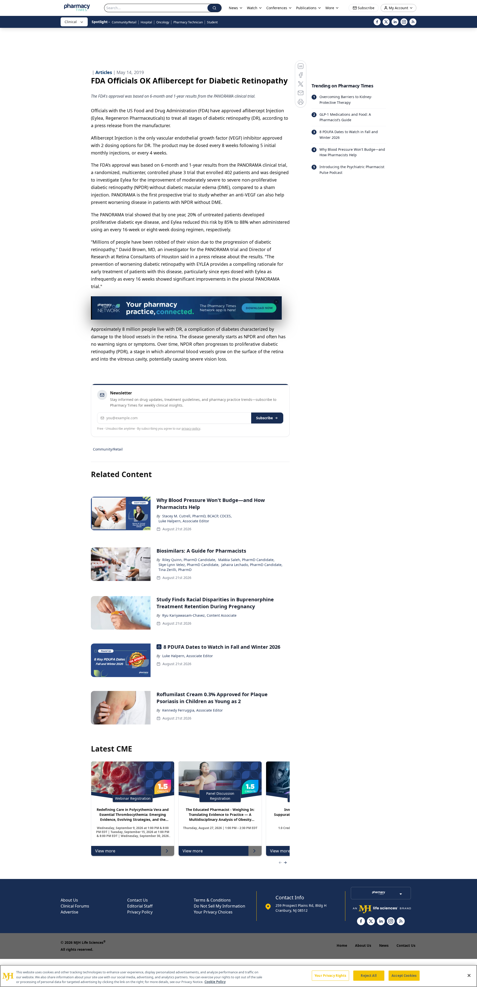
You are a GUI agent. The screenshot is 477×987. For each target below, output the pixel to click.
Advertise (69, 912)
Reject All (368, 975)
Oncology (162, 22)
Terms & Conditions (212, 900)
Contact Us (137, 900)
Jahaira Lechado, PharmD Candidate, (251, 564)
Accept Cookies (404, 975)
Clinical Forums (75, 906)
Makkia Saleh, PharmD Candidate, (246, 559)
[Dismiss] (276, 301)
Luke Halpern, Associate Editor (184, 521)
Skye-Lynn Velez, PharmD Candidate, (189, 564)
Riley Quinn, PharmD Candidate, (189, 559)
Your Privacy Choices (213, 912)
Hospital (146, 22)
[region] (238, 976)
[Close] (469, 975)
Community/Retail (124, 22)
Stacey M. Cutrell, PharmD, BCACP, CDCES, (197, 516)
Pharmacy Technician (188, 22)
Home (342, 945)
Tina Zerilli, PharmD (175, 569)
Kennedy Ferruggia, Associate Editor (192, 710)
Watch (252, 7)
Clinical (71, 21)
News (384, 945)
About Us (69, 900)
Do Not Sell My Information (219, 906)
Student (212, 22)
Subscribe (264, 418)
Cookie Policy (215, 982)
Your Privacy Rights (330, 975)
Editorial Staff (140, 906)
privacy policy (191, 428)
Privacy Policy (140, 912)
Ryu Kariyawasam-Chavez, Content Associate (199, 615)
